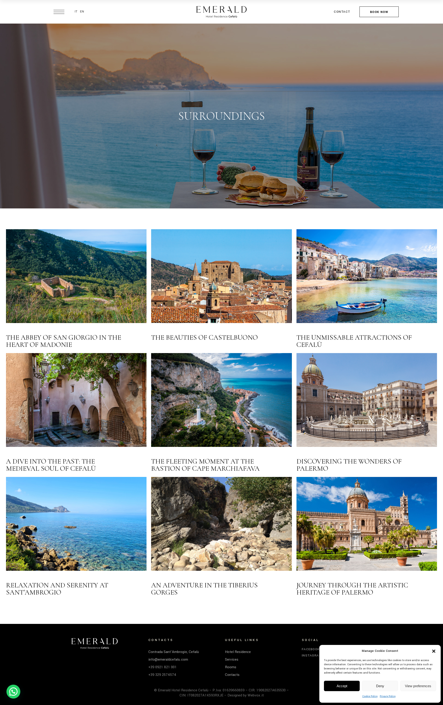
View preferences (418, 686)
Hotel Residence (238, 651)
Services (231, 659)
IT (76, 11)
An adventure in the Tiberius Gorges (204, 589)
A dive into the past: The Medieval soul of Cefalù (51, 465)
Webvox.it (256, 695)
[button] (433, 651)
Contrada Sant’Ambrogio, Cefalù (173, 651)
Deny (380, 686)
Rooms (230, 667)
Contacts (232, 674)
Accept (342, 686)
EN (82, 11)
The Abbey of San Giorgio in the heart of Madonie (63, 341)
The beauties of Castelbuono (204, 337)
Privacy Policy (387, 696)
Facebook (311, 649)
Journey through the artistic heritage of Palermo (352, 589)
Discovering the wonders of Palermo (349, 465)
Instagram (312, 655)
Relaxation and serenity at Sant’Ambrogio (57, 589)
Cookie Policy (369, 696)
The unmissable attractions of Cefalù (354, 341)
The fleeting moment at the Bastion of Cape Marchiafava (205, 465)
